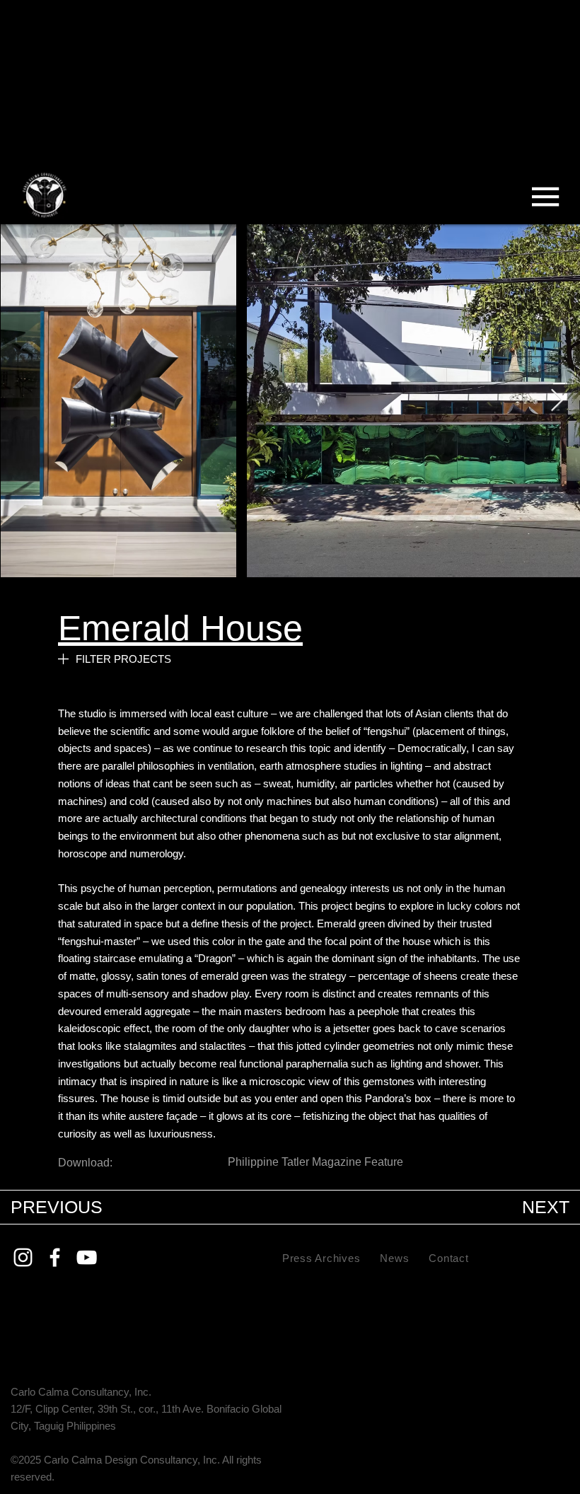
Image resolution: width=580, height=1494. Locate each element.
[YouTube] (86, 1257)
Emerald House (180, 628)
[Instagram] (23, 1257)
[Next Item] (557, 401)
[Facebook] (54, 1257)
